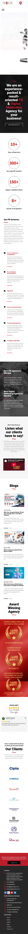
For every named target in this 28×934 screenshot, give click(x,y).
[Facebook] (5, 892)
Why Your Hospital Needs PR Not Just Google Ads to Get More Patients (14, 514)
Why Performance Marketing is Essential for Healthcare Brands (14, 584)
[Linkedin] (15, 892)
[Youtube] (11, 892)
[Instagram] (8, 892)
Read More (9, 266)
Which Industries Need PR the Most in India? (13, 550)
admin (6, 528)
